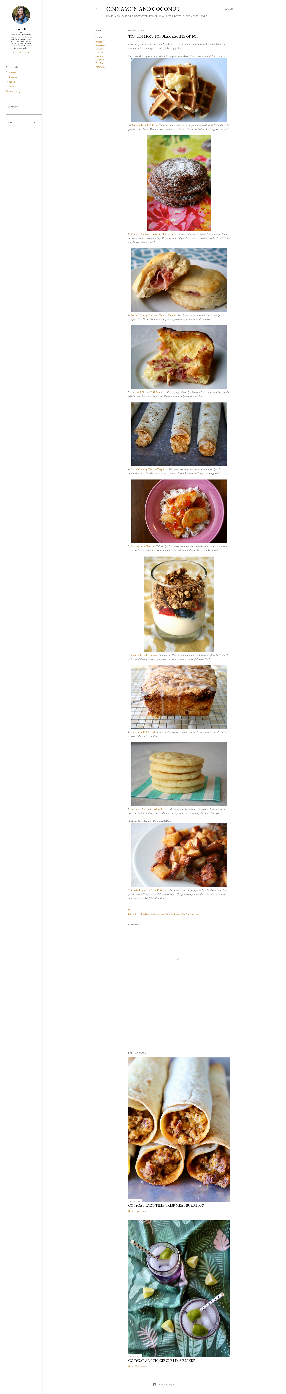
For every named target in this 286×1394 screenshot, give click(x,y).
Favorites (100, 56)
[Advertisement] (179, 1024)
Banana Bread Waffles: (145, 125)
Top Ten (99, 63)
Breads (98, 42)
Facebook (11, 81)
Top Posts (174, 16)
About (119, 16)
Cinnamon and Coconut (143, 8)
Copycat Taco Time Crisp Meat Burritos (166, 1205)
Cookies (99, 53)
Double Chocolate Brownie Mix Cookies (153, 233)
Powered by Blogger (166, 1385)
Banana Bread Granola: (144, 654)
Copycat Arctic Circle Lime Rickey (161, 1360)
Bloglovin (11, 72)
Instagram (11, 77)
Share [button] (98, 30)
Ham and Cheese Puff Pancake (147, 392)
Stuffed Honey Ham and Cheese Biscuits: (154, 315)
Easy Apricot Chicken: (143, 546)
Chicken (99, 49)
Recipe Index (132, 16)
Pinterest (11, 86)
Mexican (99, 60)
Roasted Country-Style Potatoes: (149, 890)
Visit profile (21, 52)
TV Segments (190, 16)
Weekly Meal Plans (154, 16)
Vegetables (101, 67)
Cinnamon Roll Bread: (143, 731)
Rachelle (21, 29)
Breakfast (100, 45)
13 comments (141, 1366)
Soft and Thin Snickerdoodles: (148, 808)
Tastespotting (13, 91)
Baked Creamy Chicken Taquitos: (149, 469)
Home (109, 16)
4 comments (140, 1211)
